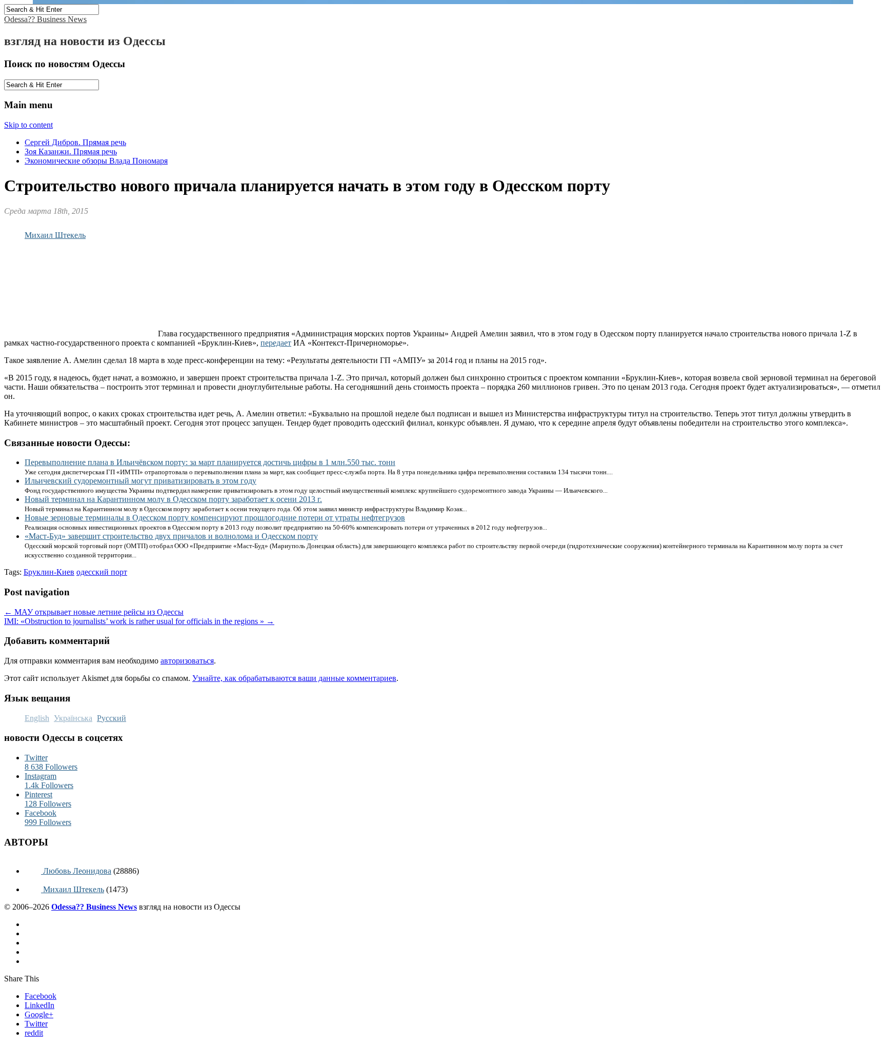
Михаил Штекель (55, 235)
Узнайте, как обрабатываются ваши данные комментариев (294, 678)
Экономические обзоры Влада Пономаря (96, 160)
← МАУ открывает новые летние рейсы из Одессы (94, 612)
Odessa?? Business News (45, 19)
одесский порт (101, 572)
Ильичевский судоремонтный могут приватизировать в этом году (140, 480)
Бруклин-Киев (49, 572)
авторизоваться (187, 660)
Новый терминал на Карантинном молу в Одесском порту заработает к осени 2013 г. (173, 499)
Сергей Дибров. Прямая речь (75, 142)
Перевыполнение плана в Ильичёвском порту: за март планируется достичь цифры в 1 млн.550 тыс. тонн (210, 462)
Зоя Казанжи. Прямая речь (71, 151)
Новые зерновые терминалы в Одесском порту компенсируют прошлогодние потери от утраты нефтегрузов (215, 517)
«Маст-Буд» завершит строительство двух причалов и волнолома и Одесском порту (171, 536)
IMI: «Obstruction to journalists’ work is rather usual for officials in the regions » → (139, 621)
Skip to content (28, 124)
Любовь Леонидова (76, 871)
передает (275, 342)
